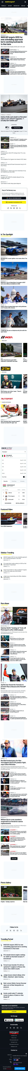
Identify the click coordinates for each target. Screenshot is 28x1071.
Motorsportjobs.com (14, 1039)
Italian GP (9, 455)
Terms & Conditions (7, 1066)
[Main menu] (2, 2)
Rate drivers (8, 503)
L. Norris (10, 492)
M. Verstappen (11, 496)
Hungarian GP (11, 485)
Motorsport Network (11, 1068)
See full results (20, 503)
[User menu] (25, 2)
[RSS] (20, 208)
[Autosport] (7, 399)
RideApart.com (14, 1046)
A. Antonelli (10, 499)
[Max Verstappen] (6, 496)
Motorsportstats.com (14, 1044)
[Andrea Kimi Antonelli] (6, 499)
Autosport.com (14, 1042)
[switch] (24, 477)
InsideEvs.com (14, 1035)
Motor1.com (14, 1037)
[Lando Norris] (6, 493)
